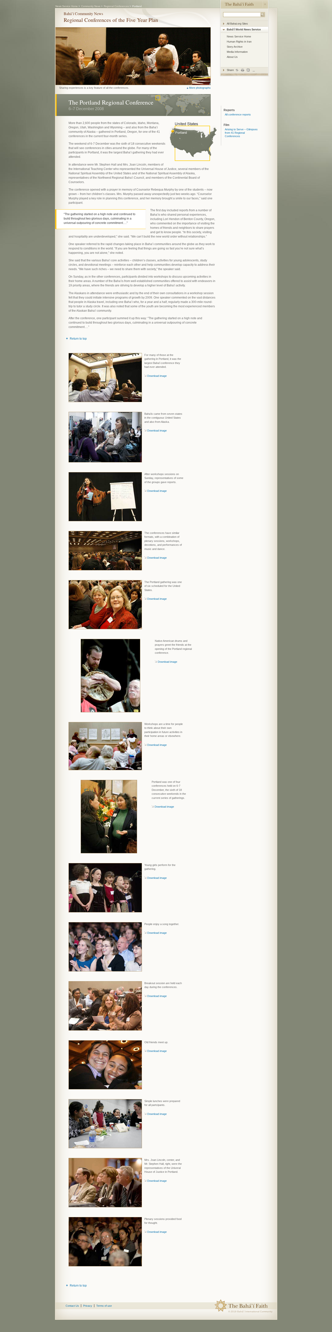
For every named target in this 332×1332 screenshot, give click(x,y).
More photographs (200, 87)
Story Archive (235, 46)
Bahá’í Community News (83, 13)
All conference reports (238, 114)
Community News (90, 6)
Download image (157, 375)
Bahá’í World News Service (244, 29)
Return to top (78, 338)
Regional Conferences (116, 6)
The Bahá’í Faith (239, 4)
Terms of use (104, 1305)
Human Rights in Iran (239, 41)
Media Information (237, 51)
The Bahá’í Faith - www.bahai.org (252, 1305)
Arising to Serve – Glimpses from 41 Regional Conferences (241, 133)
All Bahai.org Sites (237, 23)
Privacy (87, 1305)
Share (231, 70)
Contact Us (72, 1305)
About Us (232, 56)
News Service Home (239, 36)
